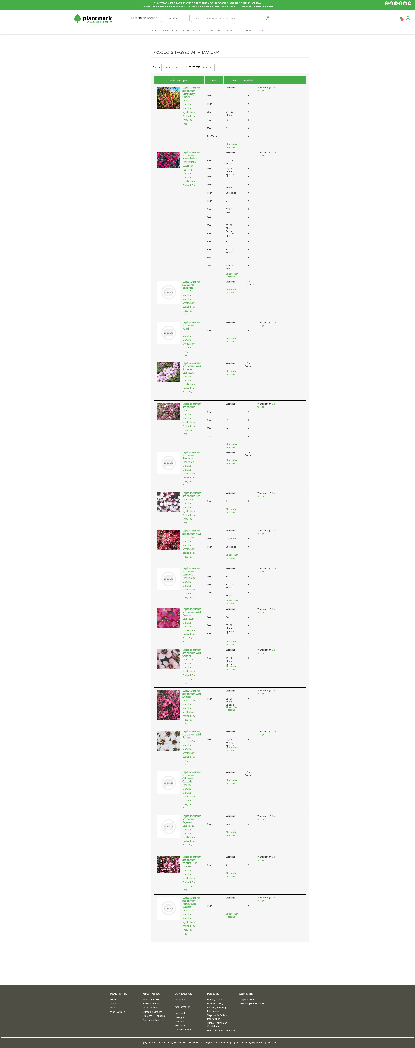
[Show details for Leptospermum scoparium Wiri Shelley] (168, 704)
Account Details (151, 1003)
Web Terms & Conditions (221, 1030)
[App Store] (405, 3)
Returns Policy (215, 1003)
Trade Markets (150, 1007)
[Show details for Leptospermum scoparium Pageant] (168, 826)
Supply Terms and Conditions (217, 1024)
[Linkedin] (396, 3)
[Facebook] (400, 3)
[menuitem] (126, 999)
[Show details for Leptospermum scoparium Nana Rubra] (168, 159)
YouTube (180, 1025)
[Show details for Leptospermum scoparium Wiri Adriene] (168, 372)
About (113, 1003)
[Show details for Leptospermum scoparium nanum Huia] (168, 864)
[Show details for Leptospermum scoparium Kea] (168, 501)
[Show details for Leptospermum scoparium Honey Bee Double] (168, 908)
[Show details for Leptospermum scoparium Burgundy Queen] (168, 97)
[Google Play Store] (409, 3)
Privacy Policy (214, 999)
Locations (180, 999)
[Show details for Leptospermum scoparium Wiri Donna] (168, 618)
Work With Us (117, 1011)
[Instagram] (387, 3)
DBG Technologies (245, 1042)
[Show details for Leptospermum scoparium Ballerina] (168, 291)
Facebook (180, 1013)
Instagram (180, 1017)
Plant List (400, 18)
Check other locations (232, 146)
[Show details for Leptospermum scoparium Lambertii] (168, 578)
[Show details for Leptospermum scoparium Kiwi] (168, 539)
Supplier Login (247, 999)
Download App (183, 1029)
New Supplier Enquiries (252, 1003)
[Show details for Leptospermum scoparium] (168, 411)
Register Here (150, 999)
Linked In (180, 1021)
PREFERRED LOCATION (145, 18)
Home (113, 999)
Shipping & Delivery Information (218, 1016)
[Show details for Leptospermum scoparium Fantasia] (168, 462)
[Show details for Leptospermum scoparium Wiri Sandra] (168, 658)
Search (267, 18)
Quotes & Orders (152, 1011)
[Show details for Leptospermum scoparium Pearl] (168, 332)
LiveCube (271, 1042)
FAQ (112, 1007)
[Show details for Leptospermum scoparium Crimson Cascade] (168, 782)
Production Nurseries (154, 1020)
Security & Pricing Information (217, 1009)
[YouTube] (391, 3)
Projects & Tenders (153, 1015)
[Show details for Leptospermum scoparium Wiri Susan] (168, 740)
